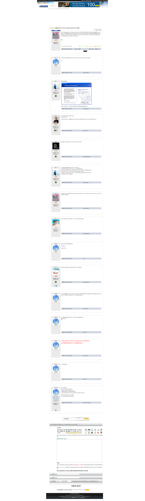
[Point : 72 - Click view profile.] (55, 227)
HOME (49, 8)
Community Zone (52, 8)
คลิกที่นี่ (86, 497)
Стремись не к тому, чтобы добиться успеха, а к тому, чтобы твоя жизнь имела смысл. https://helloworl (56, 398)
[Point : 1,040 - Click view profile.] (55, 90)
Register (40, 0)
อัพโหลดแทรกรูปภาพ (62, 467)
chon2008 (55, 39)
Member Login (45, 0)
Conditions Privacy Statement (67, 497)
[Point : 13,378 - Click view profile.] (55, 276)
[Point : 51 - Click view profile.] (55, 40)
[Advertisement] (76, 18)
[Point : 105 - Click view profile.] (55, 401)
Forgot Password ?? (52, 0)
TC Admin (55, 275)
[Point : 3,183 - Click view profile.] (55, 124)
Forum (55, 8)
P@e (56, 89)
